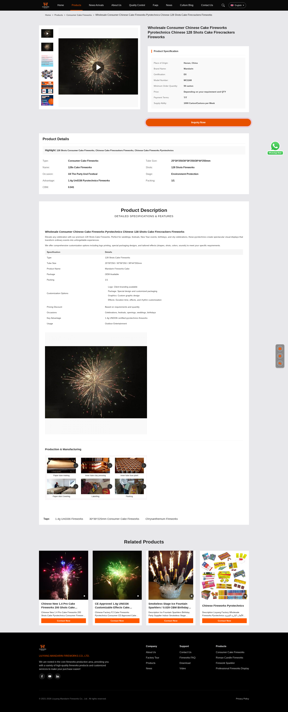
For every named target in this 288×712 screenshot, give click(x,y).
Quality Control (137, 5)
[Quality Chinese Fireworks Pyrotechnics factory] (224, 575)
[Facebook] (42, 676)
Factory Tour (152, 657)
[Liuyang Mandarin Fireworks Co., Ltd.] (46, 5)
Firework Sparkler (225, 663)
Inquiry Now (198, 122)
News (169, 5)
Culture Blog (186, 5)
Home (60, 5)
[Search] (223, 5)
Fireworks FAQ (187, 657)
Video (183, 668)
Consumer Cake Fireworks (79, 15)
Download (185, 663)
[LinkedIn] (58, 676)
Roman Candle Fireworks (229, 657)
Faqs (155, 5)
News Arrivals (96, 5)
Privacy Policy (242, 698)
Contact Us (207, 5)
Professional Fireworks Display (232, 668)
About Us (116, 5)
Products (76, 5)
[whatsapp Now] (275, 154)
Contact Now (63, 620)
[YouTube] (50, 676)
